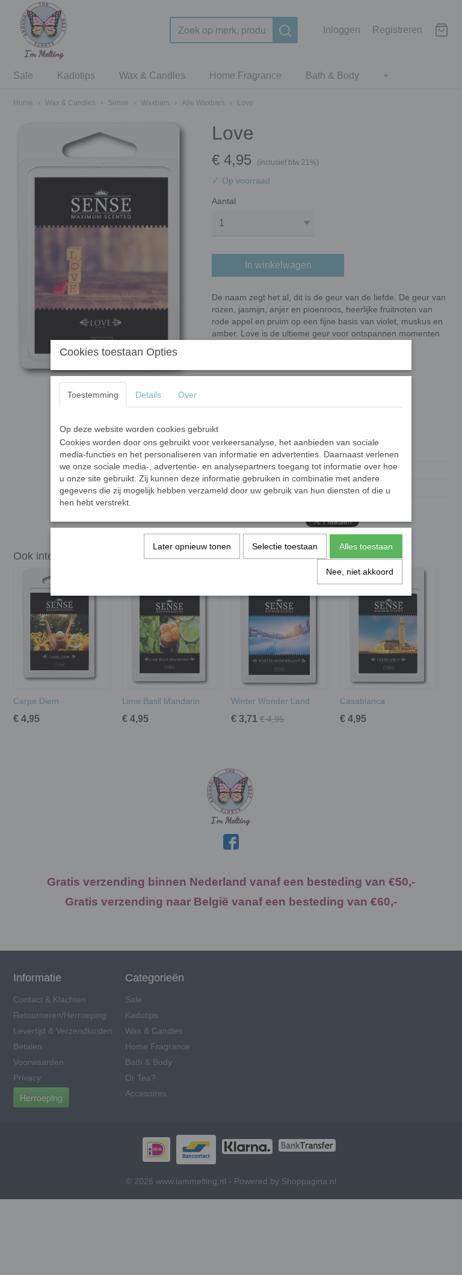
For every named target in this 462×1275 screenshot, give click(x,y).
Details (148, 395)
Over (187, 395)
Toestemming (93, 395)
